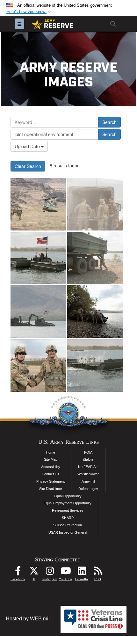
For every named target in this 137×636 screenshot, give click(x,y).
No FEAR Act (88, 467)
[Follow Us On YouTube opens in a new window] (66, 572)
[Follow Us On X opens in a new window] (34, 572)
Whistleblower (88, 474)
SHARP (68, 518)
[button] (29, 11)
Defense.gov (88, 489)
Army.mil (88, 481)
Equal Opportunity (68, 496)
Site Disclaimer (50, 489)
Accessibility (50, 467)
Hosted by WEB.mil (28, 618)
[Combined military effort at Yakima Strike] (38, 204)
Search (109, 122)
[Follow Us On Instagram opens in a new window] (50, 572)
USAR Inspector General (67, 532)
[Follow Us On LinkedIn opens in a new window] (82, 572)
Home (50, 452)
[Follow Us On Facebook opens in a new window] (18, 572)
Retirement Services (67, 510)
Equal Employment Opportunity (67, 503)
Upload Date (28, 146)
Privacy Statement (50, 481)
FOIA (88, 452)
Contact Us (50, 474)
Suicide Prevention (67, 525)
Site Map (50, 459)
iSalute (88, 459)
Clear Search (28, 166)
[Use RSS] (97, 572)
